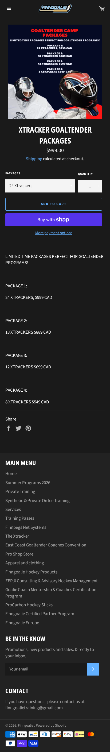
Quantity (85, 174)
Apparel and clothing (24, 563)
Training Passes (19, 518)
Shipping (34, 159)
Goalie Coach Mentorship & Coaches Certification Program (50, 593)
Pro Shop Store (19, 554)
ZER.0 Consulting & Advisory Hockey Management (51, 581)
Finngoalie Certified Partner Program (39, 614)
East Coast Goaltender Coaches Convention (45, 545)
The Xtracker (17, 536)
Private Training (20, 491)
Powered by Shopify (51, 725)
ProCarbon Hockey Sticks (29, 605)
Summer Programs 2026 (27, 483)
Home (11, 474)
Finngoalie (26, 725)
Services (13, 509)
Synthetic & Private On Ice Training (37, 501)
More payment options (53, 233)
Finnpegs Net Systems (25, 527)
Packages (12, 173)
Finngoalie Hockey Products (31, 572)
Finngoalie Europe (22, 623)
